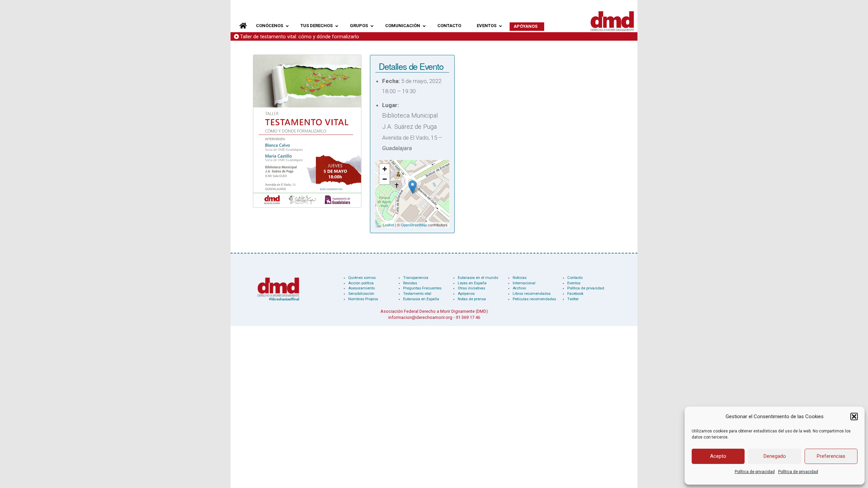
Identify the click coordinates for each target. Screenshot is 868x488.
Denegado (775, 456)
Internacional (524, 283)
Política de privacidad (755, 471)
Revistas (410, 283)
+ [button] (384, 169)
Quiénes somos (362, 278)
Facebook (575, 293)
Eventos (573, 283)
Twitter (573, 299)
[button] (854, 416)
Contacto (575, 278)
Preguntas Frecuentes (422, 288)
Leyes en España (472, 283)
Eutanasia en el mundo (478, 278)
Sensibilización (361, 293)
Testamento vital (417, 293)
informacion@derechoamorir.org (420, 317)
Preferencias (831, 456)
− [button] (384, 179)
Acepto (718, 456)
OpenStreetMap (414, 224)
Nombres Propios (363, 299)
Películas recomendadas (534, 299)
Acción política (361, 283)
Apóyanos (466, 293)
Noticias (520, 278)
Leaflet (388, 224)
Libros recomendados (532, 293)
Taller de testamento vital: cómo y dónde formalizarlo (299, 37)
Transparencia (415, 278)
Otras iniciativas (471, 288)
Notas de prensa (472, 299)
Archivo (519, 288)
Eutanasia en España (421, 299)
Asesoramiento (361, 288)
